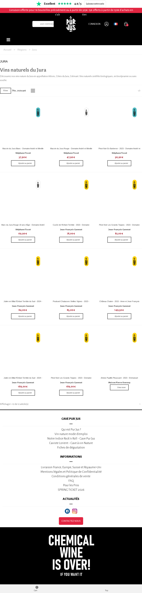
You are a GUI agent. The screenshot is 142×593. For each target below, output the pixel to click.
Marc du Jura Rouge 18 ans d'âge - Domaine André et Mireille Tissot (23, 226)
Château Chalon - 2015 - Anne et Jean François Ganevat (119, 302)
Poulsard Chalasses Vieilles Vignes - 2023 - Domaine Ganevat (71, 302)
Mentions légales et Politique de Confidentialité (71, 471)
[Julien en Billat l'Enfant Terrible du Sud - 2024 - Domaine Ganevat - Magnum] (23, 352)
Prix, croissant (19, 90)
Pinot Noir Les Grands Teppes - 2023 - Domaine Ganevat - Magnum (71, 379)
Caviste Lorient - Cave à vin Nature (71, 443)
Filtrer (5, 90)
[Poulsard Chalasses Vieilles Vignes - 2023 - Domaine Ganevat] (71, 275)
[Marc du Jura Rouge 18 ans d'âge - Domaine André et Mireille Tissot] (23, 199)
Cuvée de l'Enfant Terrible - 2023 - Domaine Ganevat (71, 226)
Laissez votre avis (95, 4)
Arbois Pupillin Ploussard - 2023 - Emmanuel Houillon (119, 379)
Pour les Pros (71, 485)
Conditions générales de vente (71, 476)
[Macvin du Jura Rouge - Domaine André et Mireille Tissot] (71, 122)
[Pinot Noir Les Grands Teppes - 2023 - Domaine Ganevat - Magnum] (71, 352)
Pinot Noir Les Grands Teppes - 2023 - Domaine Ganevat (119, 226)
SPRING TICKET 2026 (71, 489)
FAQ (71, 480)
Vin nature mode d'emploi (71, 434)
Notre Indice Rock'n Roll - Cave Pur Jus (71, 438)
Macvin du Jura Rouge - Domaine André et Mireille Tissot (71, 149)
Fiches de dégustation (71, 447)
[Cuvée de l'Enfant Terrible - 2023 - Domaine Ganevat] (71, 199)
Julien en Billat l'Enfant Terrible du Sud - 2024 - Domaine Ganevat (23, 302)
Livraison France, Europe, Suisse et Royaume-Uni (71, 467)
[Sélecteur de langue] (116, 24)
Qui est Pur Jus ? (71, 429)
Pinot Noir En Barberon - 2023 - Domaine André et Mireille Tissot (119, 149)
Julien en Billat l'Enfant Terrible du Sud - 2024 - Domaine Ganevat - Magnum (23, 379)
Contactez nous (71, 521)
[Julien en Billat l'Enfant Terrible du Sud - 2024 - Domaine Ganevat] (23, 275)
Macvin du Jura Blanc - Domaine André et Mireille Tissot (22, 149)
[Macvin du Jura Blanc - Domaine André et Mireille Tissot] (23, 122)
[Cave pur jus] (71, 24)
